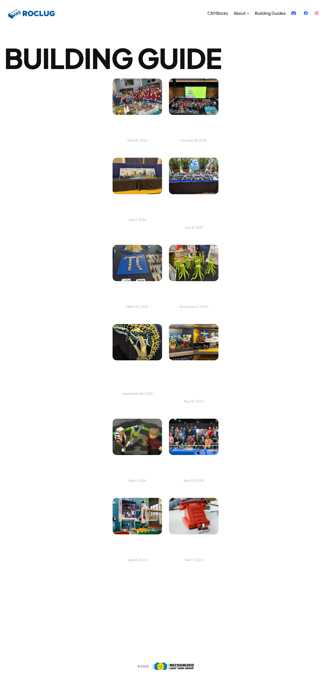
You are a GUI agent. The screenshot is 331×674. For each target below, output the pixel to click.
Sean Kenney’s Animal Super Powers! (137, 377)
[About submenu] (248, 13)
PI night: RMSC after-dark (137, 294)
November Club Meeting (193, 294)
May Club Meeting (137, 468)
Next (209, 608)
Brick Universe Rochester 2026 (137, 128)
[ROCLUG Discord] (293, 13)
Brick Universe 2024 (193, 468)
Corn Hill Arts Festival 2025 (137, 207)
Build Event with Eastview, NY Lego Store (194, 211)
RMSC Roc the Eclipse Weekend (137, 547)
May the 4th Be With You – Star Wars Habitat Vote (193, 381)
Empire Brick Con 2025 (193, 128)
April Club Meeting (193, 547)
